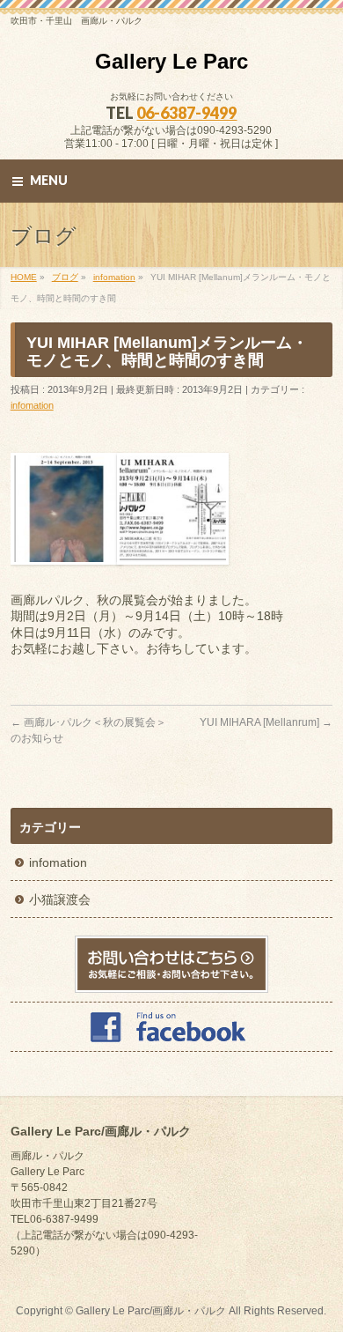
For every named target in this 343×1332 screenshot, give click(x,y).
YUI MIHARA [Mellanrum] (266, 722)
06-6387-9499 (186, 112)
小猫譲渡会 (60, 899)
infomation (32, 405)
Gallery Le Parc (171, 61)
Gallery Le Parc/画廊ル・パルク (151, 1311)
